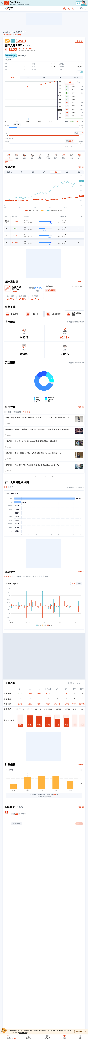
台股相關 (26, 412)
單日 (73, 584)
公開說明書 (56, 314)
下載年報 (34, 314)
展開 (81, 72)
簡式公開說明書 (76, 314)
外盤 (81, 122)
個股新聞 (7, 412)
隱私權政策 (23, 1033)
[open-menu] (2, 9)
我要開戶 (21, 41)
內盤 (66, 122)
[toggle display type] (81, 770)
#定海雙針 (50, 290)
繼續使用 (78, 1032)
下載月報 (14, 314)
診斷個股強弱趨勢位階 (13, 34)
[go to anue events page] (77, 8)
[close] (2, 3)
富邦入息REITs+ (21, 32)
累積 (79, 584)
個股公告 (17, 412)
